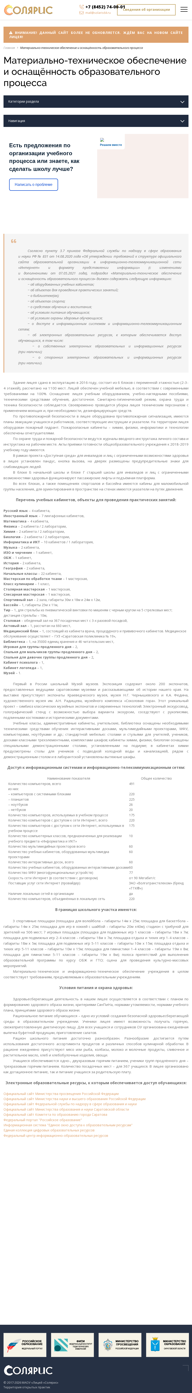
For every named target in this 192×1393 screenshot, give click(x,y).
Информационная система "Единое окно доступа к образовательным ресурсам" (68, 1125)
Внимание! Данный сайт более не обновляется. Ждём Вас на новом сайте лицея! (96, 34)
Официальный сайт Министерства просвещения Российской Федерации (61, 1093)
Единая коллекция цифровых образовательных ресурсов (49, 1130)
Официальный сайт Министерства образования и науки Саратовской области (66, 1109)
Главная (9, 48)
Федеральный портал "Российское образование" (43, 1120)
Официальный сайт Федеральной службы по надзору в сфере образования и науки (70, 1104)
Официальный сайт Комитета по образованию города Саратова (55, 1114)
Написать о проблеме (33, 185)
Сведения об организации (146, 9)
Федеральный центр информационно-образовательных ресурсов (56, 1135)
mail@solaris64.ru (98, 13)
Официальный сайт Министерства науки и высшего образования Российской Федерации (75, 1099)
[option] (25, 1347)
